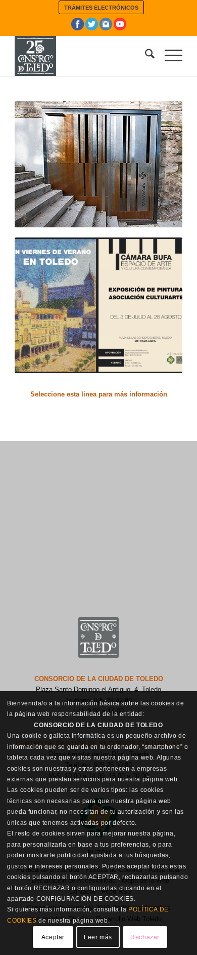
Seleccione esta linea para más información (98, 394)
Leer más (98, 937)
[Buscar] (145, 55)
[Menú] (168, 55)
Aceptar (53, 937)
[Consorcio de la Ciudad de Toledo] (82, 55)
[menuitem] (101, 7)
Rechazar (145, 937)
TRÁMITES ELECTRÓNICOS (101, 8)
